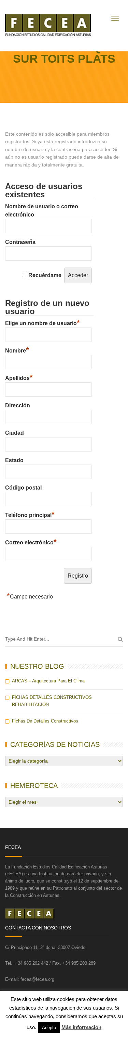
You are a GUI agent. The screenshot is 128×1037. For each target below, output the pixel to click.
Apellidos (19, 377)
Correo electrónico (31, 541)
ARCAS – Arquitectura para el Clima (48, 680)
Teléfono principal (30, 514)
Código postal (23, 488)
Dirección (17, 405)
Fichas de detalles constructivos (45, 721)
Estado (14, 460)
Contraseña (20, 242)
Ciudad (14, 433)
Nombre (17, 350)
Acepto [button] (49, 1027)
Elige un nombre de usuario (42, 322)
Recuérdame (44, 275)
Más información (81, 1027)
